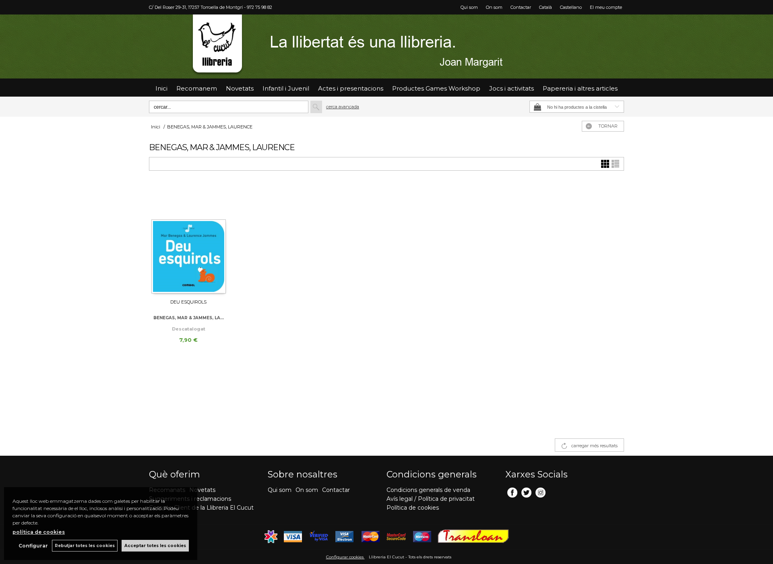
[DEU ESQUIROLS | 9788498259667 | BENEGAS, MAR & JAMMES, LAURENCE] (188, 238)
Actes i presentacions (350, 88)
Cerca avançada (342, 106)
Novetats (202, 490)
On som (494, 7)
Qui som (469, 7)
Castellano (571, 7)
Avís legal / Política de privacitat (430, 498)
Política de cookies (412, 507)
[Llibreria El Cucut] (386, 46)
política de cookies (38, 532)
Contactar (521, 7)
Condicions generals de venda (428, 490)
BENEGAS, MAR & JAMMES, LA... (188, 317)
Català (545, 7)
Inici (161, 88)
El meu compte (606, 7)
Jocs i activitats (511, 88)
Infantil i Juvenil (285, 88)
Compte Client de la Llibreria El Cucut (201, 507)
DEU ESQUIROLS (188, 302)
